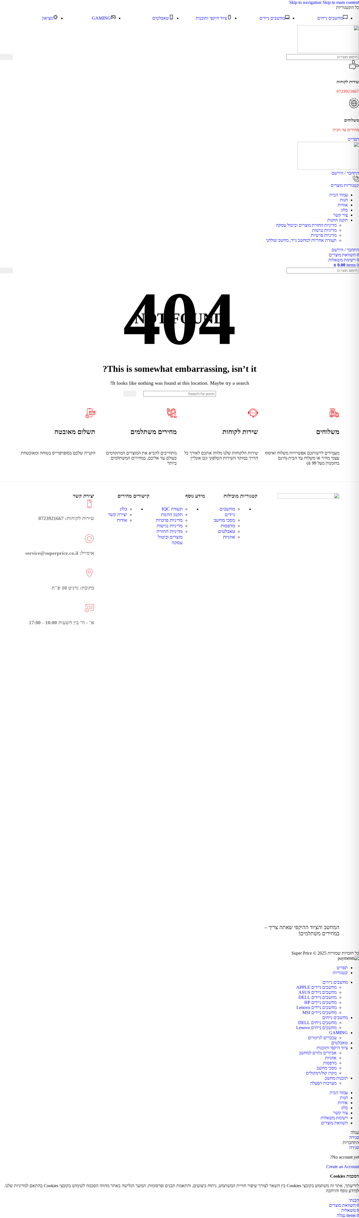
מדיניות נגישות (324, 230)
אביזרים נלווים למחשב (318, 1052)
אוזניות (229, 537)
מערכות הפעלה (323, 1083)
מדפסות (228, 525)
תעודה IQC (172, 509)
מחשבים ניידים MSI (319, 1012)
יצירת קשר (117, 514)
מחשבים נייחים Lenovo (316, 1027)
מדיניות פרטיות (324, 235)
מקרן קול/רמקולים (321, 1073)
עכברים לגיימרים (322, 1037)
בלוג (123, 509)
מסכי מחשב (224, 520)
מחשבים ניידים (227, 511)
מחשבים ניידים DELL (317, 997)
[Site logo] (328, 51)
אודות (122, 520)
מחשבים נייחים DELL (317, 1022)
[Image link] (308, 497)
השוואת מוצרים (334, 1122)
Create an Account (342, 1166)
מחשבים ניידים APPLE (316, 987)
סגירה (354, 1137)
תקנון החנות (172, 514)
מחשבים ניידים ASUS (317, 992)
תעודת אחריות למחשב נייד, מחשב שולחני (301, 240)
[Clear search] (17, 57)
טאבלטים (226, 531)
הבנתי (354, 1200)
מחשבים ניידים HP (320, 1002)
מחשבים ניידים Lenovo (316, 1007)
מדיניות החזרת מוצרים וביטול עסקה (306, 225)
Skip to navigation (306, 2)
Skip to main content (341, 2)
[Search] (6, 57)
